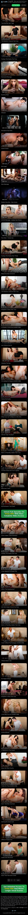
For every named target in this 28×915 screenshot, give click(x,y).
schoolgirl (21, 907)
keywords (5, 908)
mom (17, 907)
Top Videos (16, 5)
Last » (18, 880)
